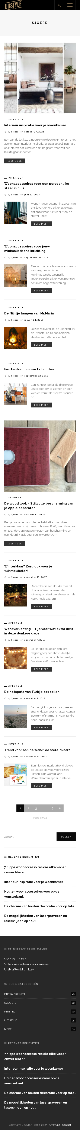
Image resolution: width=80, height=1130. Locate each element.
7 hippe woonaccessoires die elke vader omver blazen (35, 869)
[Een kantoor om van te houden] (15, 393)
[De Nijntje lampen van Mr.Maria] (15, 337)
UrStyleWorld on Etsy (19, 969)
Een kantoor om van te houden (29, 369)
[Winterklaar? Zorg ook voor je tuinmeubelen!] (15, 595)
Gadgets (15, 497)
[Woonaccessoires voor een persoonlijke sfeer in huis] (15, 212)
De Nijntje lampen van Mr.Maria (29, 313)
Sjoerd (15, 131)
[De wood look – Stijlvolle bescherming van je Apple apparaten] (40, 456)
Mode (39, 1029)
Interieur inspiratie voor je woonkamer (35, 125)
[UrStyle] (13, 5)
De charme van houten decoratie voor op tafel (40, 906)
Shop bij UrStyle (15, 959)
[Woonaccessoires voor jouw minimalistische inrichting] (15, 275)
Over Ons (55, 1124)
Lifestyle (15, 623)
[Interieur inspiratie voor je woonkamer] (40, 77)
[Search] (59, 5)
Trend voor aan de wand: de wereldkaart (37, 750)
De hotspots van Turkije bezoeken (32, 692)
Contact (66, 1124)
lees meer (14, 161)
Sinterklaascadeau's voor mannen (27, 964)
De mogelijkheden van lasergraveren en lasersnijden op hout (35, 918)
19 (51, 808)
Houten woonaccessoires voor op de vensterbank (32, 894)
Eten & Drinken (39, 994)
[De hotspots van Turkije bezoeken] (15, 716)
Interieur (16, 119)
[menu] (70, 5)
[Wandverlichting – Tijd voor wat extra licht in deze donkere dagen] (15, 657)
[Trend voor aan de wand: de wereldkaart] (15, 774)
